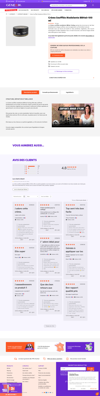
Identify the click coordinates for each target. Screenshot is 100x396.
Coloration (9, 375)
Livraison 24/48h (42, 368)
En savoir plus (12, 350)
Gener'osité (25, 370)
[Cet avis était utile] (29, 239)
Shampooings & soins (12, 382)
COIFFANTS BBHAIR (22, 14)
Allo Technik (11, 1)
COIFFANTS (12, 14)
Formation (68, 10)
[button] (32, 166)
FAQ (39, 370)
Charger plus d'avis (50, 326)
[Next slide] (61, 1)
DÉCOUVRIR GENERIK (56, 10)
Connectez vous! (58, 55)
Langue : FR (87, 1)
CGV (39, 377)
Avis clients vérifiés (27, 373)
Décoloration (10, 377)
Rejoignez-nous (73, 350)
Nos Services (45, 10)
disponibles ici (90, 36)
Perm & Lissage (10, 380)
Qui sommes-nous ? (27, 368)
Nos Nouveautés (24, 10)
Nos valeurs (25, 381)
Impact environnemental (44, 375)
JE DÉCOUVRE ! (11, 394)
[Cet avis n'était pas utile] (32, 239)
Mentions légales (42, 380)
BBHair (8, 368)
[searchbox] (18, 196)
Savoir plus (51, 37)
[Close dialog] (20, 384)
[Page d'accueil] (6, 14)
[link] (11, 388)
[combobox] (32, 196)
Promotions (9, 373)
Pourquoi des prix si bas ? (29, 375)
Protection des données (44, 373)
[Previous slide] (39, 1)
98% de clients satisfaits (54, 359)
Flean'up (9, 370)
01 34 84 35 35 (21, 1)
